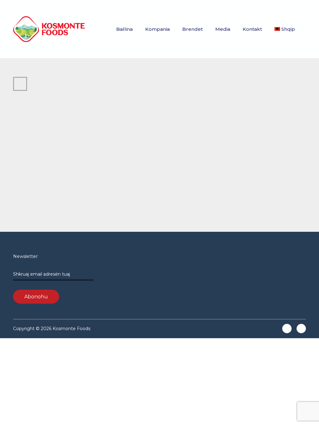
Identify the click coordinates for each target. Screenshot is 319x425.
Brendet (192, 29)
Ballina (124, 29)
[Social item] (287, 328)
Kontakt (252, 29)
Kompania (157, 29)
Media (222, 29)
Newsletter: (41, 265)
